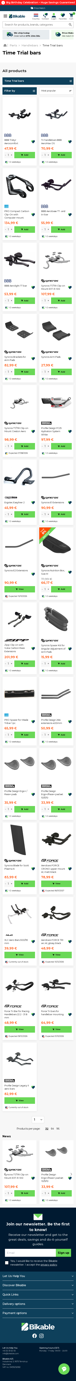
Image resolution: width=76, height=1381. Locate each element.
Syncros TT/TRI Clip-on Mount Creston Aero (16, 430)
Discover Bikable (14, 1285)
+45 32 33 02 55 (9, 1351)
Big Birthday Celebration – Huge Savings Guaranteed (40, 2)
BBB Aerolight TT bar (15, 285)
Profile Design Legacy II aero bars (16, 1087)
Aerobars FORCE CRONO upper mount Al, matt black (53, 868)
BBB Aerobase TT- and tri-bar (53, 213)
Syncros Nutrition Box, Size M (53, 572)
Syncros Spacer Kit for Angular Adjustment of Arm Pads (53, 648)
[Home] (6, 45)
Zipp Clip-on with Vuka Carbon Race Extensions (14, 648)
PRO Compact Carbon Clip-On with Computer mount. (16, 214)
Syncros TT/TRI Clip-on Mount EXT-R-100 (53, 287)
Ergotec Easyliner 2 (14, 502)
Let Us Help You (13, 1276)
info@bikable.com (10, 1353)
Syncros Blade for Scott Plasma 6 (16, 867)
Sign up (63, 1252)
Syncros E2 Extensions (16, 570)
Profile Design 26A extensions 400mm (51, 721)
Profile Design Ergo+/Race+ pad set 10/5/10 (52, 794)
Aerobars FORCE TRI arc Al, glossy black (52, 942)
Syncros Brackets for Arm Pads (15, 358)
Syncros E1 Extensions (52, 502)
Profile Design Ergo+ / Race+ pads (15, 793)
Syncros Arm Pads (50, 357)
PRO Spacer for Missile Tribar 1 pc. (16, 721)
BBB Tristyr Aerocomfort (11, 141)
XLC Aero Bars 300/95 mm (16, 942)
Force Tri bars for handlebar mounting (52, 1013)
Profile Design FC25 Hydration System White (51, 431)
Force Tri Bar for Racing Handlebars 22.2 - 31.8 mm (16, 1014)
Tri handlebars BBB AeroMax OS (51, 141)
